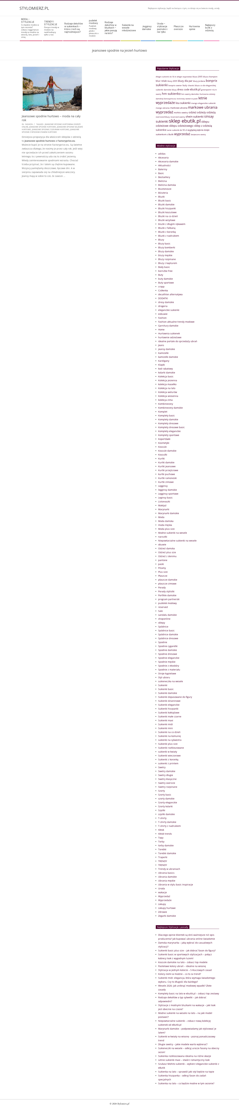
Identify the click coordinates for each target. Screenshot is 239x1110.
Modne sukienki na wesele (172, 532)
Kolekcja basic (165, 376)
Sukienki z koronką (168, 759)
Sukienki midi (165, 724)
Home (161, 329)
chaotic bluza (194, 85)
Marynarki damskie (168, 513)
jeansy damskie (166, 349)
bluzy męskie (165, 255)
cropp (161, 286)
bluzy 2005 (172, 81)
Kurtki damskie (166, 462)
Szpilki (161, 810)
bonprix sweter (175, 85)
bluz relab (161, 80)
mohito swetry (181, 112)
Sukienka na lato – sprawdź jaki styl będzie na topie (186, 1071)
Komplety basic (166, 415)
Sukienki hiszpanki (168, 708)
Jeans (161, 345)
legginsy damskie (167, 489)
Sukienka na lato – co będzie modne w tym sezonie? (186, 1083)
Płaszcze (162, 575)
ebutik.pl (195, 89)
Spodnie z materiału (169, 669)
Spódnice (163, 626)
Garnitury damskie (168, 325)
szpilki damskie (166, 814)
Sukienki (162, 685)
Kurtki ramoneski (167, 478)
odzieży (201, 112)
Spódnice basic (166, 630)
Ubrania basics (166, 872)
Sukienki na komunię (169, 736)
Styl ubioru (164, 677)
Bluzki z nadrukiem (168, 235)
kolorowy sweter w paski (187, 99)
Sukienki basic (166, 689)
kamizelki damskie (168, 356)
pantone (162, 560)
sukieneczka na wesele (170, 681)
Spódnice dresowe (168, 638)
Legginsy (163, 485)
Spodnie (162, 642)
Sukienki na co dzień (169, 732)
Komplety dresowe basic (171, 427)
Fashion (29, 124)
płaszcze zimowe (167, 583)
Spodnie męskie (166, 661)
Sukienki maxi (165, 720)
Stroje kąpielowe (167, 673)
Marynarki (163, 509)
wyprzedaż (182, 134)
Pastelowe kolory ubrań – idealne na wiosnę (182, 966)
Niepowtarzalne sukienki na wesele (177, 540)
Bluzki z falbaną (166, 227)
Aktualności (164, 165)
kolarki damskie (166, 372)
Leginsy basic (165, 497)
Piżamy (162, 567)
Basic (161, 173)
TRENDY (162, 861)
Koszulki (162, 454)
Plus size (163, 571)
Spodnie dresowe (167, 653)
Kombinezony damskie (170, 407)
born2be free (165, 270)
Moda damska (165, 521)
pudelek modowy (167, 603)
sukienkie (161, 129)
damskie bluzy (170, 89)
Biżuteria (163, 192)
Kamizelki (163, 353)
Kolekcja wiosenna (168, 396)
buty (185, 85)
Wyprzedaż (164, 896)
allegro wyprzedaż (184, 77)
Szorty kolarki (165, 806)
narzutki (162, 536)
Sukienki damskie (167, 693)
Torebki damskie (167, 853)
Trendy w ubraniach (169, 868)
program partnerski (168, 599)
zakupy (162, 904)
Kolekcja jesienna (167, 380)
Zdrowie (162, 911)
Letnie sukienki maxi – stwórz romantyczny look (184, 1059)
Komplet (162, 411)
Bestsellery (164, 177)
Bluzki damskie (166, 204)
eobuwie (162, 313)
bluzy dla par (185, 80)
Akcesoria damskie (168, 161)
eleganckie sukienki (168, 310)
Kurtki (161, 458)
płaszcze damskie (167, 579)
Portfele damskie (167, 595)
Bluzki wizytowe (166, 220)
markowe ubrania (178, 107)
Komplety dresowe (168, 423)
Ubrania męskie (166, 880)
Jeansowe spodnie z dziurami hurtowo (50, 129)
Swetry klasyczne (167, 779)
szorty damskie (166, 798)
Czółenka (163, 290)
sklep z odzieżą (203, 126)
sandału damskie (167, 614)
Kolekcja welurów (167, 392)
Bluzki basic (164, 200)
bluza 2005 (197, 76)
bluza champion (210, 76)
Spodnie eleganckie (168, 657)
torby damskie (166, 845)
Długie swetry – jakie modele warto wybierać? (182, 1044)
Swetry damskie (166, 771)
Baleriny (162, 169)
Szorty (161, 790)
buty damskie (165, 278)
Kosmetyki (163, 442)
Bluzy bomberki (166, 247)
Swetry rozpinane (167, 786)
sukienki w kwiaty (167, 751)
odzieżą (211, 112)
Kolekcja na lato (166, 388)
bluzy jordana (199, 81)
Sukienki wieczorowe (169, 755)
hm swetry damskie (190, 94)
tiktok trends (165, 833)
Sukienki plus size (168, 743)
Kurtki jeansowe (167, 466)
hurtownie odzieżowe (169, 337)
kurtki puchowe (166, 474)
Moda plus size (166, 528)
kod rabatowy (165, 368)
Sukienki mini (165, 728)
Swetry (162, 767)
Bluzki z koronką (167, 231)
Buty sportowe (166, 282)
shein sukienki (195, 116)
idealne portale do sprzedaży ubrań (177, 341)
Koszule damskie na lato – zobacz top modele (182, 962)
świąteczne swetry (198, 134)
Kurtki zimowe (166, 482)
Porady (162, 587)
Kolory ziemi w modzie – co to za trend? (179, 973)
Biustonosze (164, 188)
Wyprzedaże (165, 900)
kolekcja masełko (167, 384)
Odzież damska (166, 548)
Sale (160, 610)
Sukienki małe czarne (169, 716)
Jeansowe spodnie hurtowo (42, 127)
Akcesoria (163, 157)
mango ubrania (163, 108)
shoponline (164, 618)
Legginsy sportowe (168, 493)
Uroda (161, 888)
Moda (161, 517)
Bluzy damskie (166, 251)
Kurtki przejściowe (168, 470)
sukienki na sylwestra (169, 739)
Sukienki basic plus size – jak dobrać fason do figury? (187, 950)
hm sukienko (171, 94)
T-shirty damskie (167, 822)
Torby (161, 841)
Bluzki (161, 196)
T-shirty (162, 818)
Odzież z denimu (167, 556)
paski (161, 564)
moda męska (165, 525)
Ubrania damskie (167, 876)
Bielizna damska (167, 184)
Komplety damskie (168, 419)
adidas (162, 153)
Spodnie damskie (167, 650)
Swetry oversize (166, 782)
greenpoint (206, 89)
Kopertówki (164, 439)
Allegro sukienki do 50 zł (166, 76)
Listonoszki (164, 501)
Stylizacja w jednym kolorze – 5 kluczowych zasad (185, 970)
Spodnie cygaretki (168, 646)
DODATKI (163, 298)
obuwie (162, 544)
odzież (192, 112)
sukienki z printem (168, 763)
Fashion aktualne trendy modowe (176, 321)
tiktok (161, 829)
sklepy (161, 622)
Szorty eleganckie (167, 802)
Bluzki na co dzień (168, 216)
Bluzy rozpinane (167, 259)
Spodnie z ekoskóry (168, 665)
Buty (160, 274)
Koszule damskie (167, 450)
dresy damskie (166, 302)
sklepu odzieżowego (181, 126)
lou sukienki (183, 103)
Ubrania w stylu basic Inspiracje (175, 884)
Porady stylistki (166, 591)
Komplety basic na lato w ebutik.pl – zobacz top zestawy (188, 993)
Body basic (164, 267)
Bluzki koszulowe (167, 212)
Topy (160, 837)
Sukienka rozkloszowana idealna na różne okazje (184, 1056)
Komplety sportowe (168, 435)
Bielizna (162, 181)
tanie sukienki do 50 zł (177, 130)
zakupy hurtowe (167, 908)
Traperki (162, 857)
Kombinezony (165, 403)
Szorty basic (164, 794)
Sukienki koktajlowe (168, 712)
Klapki (161, 364)
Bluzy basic (164, 243)
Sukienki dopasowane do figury (175, 696)
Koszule (162, 446)
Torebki (162, 849)
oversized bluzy (163, 116)
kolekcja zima (165, 399)
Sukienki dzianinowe (169, 700)
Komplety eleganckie (169, 431)
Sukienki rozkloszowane (171, 747)
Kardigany (163, 360)
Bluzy (161, 239)
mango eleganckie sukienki (203, 103)
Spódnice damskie (168, 634)
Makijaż (162, 505)
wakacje (162, 892)
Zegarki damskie (167, 915)
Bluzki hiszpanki (167, 208)
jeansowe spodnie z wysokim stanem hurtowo (50, 130)
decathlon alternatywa (170, 294)
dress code (183, 89)
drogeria (162, 306)
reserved (163, 607)
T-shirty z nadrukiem (169, 825)
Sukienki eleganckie (168, 704)
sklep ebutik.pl (185, 121)
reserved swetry (177, 116)
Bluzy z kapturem (167, 263)
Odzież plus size (167, 552)
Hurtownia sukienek (169, 333)
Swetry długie (165, 775)
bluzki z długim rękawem (171, 224)
